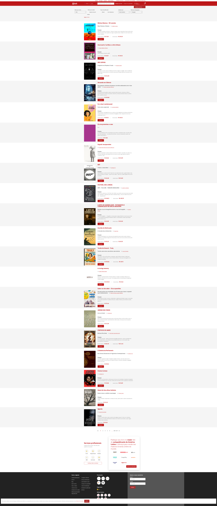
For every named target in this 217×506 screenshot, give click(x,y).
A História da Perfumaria (105, 350)
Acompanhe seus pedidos (130, 0)
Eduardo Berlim (119, 65)
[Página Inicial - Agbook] (75, 3)
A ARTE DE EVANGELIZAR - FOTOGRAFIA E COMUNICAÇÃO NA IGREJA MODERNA (111, 205)
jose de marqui (125, 251)
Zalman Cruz (130, 353)
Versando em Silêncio (104, 82)
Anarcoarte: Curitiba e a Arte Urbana (109, 45)
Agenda (100, 409)
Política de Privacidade (80, 501)
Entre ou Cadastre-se (137, 3)
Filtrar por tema (78, 9)
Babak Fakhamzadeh (103, 271)
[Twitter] (98, 495)
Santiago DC (113, 167)
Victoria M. (110, 313)
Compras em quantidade (128, 3)
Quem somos (74, 483)
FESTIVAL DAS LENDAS (105, 185)
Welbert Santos (115, 26)
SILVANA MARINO (115, 107)
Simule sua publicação (131, 466)
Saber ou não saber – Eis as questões (109, 288)
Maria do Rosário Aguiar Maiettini (116, 293)
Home (85, 17)
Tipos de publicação (104, 9)
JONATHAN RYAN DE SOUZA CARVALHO (106, 147)
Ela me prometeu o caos (105, 124)
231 (117, 430)
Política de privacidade (76, 491)
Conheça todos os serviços (93, 463)
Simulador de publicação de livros (85, 488)
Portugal (100, 0)
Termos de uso (74, 487)
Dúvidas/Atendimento (141, 0)
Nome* (131, 477)
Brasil (96, 0)
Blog (72, 481)
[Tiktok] (109, 495)
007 (99, 165)
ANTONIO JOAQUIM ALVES (115, 333)
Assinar (132, 487)
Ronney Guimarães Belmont (109, 87)
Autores (73, 479)
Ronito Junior (121, 393)
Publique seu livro (119, 0)
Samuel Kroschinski (102, 412)
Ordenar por (120, 9)
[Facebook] (102, 495)
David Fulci (116, 231)
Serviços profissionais (85, 479)
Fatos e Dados (74, 485)
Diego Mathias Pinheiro (103, 48)
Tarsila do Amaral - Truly (105, 248)
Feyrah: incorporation (104, 144)
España (105, 0)
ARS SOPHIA (101, 62)
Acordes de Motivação (105, 228)
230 (114, 430)
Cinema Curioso (102, 371)
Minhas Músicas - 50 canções (107, 23)
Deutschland (110, 0)
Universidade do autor (85, 481)
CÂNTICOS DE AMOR (104, 330)
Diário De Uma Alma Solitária (107, 390)
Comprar (101, 39)
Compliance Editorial (85, 477)
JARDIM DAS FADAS (104, 310)
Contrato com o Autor (76, 489)
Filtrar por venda (91, 9)
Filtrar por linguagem (135, 9)
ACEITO (86, 501)
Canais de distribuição (85, 485)
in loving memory (103, 268)
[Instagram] (105, 495)
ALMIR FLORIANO (125, 187)
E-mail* (131, 481)
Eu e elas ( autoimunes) (105, 104)
